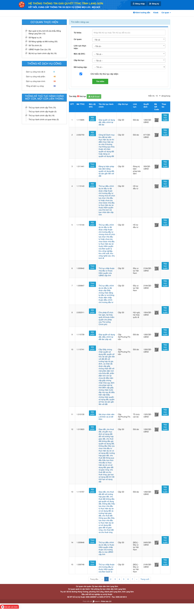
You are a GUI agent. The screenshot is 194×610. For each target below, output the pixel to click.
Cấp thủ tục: (79, 60)
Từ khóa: (78, 32)
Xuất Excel (95, 96)
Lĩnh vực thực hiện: (80, 47)
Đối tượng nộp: (80, 67)
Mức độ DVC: (79, 53)
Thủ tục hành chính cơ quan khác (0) (44, 119)
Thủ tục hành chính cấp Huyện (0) (42, 111)
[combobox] (128, 39)
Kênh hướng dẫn (142, 12)
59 (55, 81)
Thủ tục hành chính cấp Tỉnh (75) (42, 107)
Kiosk (155, 12)
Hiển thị (151, 95)
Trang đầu (94, 579)
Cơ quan (166, 12)
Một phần (92, 118)
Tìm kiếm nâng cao (80, 21)
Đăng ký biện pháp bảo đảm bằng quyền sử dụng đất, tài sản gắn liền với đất (107, 171)
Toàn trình (92, 165)
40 (55, 76)
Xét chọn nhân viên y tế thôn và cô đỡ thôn (106, 416)
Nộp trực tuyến (165, 117)
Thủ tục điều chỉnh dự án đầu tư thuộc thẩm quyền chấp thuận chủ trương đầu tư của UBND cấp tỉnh (106, 548)
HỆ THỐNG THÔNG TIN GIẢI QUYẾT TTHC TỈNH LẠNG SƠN (65, 3)
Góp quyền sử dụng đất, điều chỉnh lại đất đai (107, 122)
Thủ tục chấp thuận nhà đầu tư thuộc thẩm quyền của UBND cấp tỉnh (107, 272)
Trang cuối (145, 579)
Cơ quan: (78, 39)
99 (55, 86)
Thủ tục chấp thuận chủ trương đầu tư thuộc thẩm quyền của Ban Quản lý (107, 568)
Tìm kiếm (100, 81)
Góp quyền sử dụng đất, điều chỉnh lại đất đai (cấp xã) (107, 336)
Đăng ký (155, 3)
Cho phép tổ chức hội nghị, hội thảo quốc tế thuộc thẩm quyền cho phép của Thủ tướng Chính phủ (106, 318)
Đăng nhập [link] (140, 3)
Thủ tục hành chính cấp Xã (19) (42, 115)
